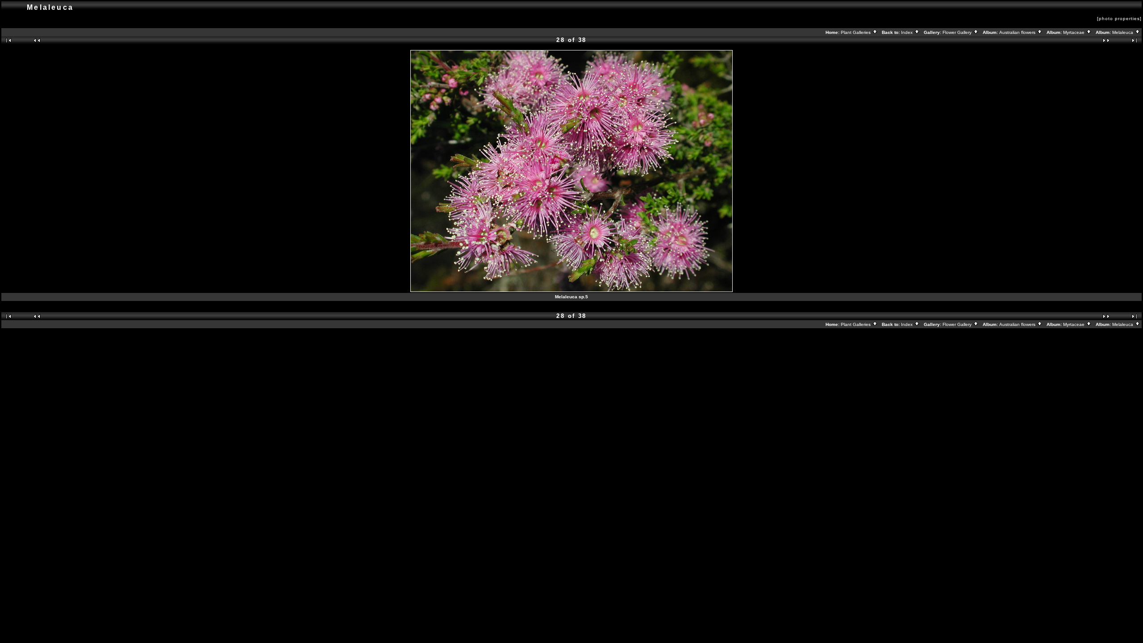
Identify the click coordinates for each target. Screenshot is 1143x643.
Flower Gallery (958, 32)
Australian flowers (1018, 32)
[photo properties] (1119, 18)
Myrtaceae (1074, 32)
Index (907, 32)
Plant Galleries (856, 32)
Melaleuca (1123, 32)
